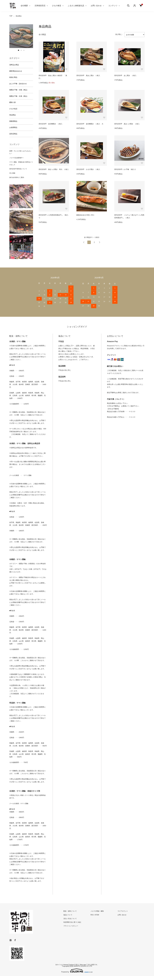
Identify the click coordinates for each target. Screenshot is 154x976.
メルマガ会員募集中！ (16, 158)
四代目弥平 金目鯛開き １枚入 (50, 124)
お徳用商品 (13, 127)
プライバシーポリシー (70, 926)
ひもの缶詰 (13, 109)
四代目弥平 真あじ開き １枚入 (88, 75)
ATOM (97, 915)
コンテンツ (112, 6)
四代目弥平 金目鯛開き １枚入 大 (89, 124)
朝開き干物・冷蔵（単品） (18, 90)
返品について (67, 915)
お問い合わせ (96, 6)
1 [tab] (18, 50)
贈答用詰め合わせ (15, 71)
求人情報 (12, 173)
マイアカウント (123, 911)
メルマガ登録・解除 (97, 911)
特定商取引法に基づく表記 (72, 922)
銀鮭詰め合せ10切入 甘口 (85, 215)
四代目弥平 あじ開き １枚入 (125, 75)
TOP (10, 16)
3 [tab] (23, 50)
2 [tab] (21, 50)
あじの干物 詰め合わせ (18, 83)
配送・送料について (70, 911)
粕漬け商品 (13, 77)
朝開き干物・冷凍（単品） (18, 96)
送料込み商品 (14, 65)
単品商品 (19, 16)
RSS (92, 915)
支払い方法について (70, 918)
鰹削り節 (12, 102)
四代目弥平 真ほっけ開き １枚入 (127, 124)
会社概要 (24, 6)
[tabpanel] (21, 36)
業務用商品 (13, 121)
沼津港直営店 (40, 6)
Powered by (65, 972)
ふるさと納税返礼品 (76, 6)
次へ (99, 242)
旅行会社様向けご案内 (16, 177)
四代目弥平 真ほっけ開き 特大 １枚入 (54, 169)
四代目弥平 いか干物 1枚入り (125, 169)
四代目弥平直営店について (18, 169)
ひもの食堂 (56, 6)
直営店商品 (13, 134)
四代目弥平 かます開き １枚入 (88, 169)
